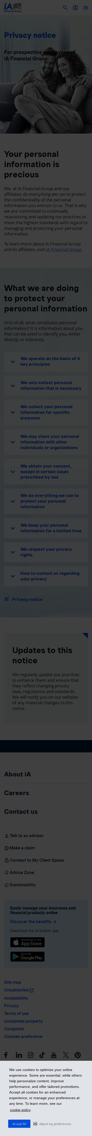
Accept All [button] (19, 1124)
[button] (52, 1124)
